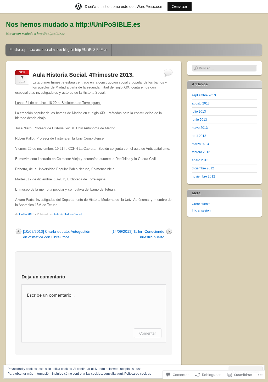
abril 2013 (199, 136)
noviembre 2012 (203, 176)
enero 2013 (200, 160)
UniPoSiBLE (26, 214)
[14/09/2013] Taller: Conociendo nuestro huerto (137, 234)
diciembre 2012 (203, 168)
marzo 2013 (200, 144)
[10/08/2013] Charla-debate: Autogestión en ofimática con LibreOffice (56, 234)
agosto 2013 (201, 103)
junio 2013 (199, 119)
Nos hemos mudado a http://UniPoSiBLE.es (73, 24)
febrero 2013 (201, 152)
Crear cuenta (201, 204)
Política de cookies (137, 373)
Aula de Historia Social (68, 214)
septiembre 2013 (204, 95)
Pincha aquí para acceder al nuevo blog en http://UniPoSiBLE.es (58, 50)
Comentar (147, 333)
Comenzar (179, 6)
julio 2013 (199, 111)
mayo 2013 (200, 128)
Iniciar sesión (201, 210)
